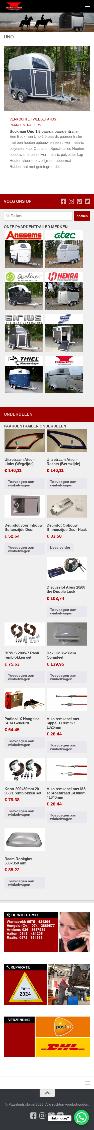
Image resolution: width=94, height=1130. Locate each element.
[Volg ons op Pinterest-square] (79, 201)
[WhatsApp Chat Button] (81, 1117)
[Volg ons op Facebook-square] (63, 201)
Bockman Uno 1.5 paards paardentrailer (44, 131)
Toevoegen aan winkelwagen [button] (21, 483)
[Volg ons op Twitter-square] (87, 201)
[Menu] (87, 6)
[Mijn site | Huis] (17, 6)
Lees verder (60, 547)
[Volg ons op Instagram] (71, 201)
